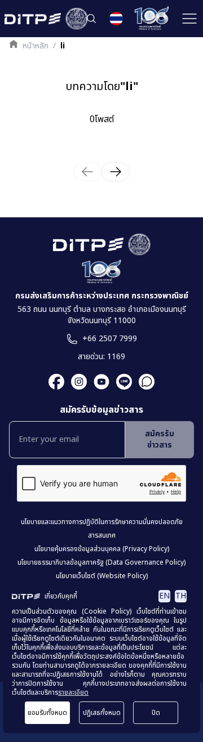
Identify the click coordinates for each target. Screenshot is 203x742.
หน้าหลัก (35, 46)
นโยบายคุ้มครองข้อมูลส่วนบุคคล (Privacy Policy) (101, 549)
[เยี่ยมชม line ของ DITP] (120, 382)
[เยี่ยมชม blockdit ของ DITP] (143, 382)
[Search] (91, 19)
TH (180, 596)
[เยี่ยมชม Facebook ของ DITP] (56, 382)
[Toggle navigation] (189, 18)
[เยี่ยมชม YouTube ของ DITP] (98, 382)
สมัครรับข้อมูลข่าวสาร (101, 410)
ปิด (156, 713)
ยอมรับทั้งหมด (47, 713)
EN (164, 596)
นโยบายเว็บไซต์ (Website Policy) (102, 576)
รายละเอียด (73, 692)
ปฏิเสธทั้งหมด (102, 713)
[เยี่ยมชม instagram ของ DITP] (75, 382)
